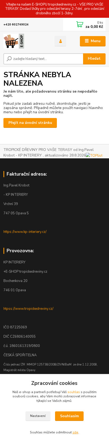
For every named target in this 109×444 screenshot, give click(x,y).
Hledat (94, 58)
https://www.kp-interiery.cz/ (25, 231)
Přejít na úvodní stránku (30, 122)
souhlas (73, 392)
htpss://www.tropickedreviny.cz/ (28, 308)
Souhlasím (69, 416)
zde (75, 432)
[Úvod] (24, 41)
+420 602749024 (16, 25)
